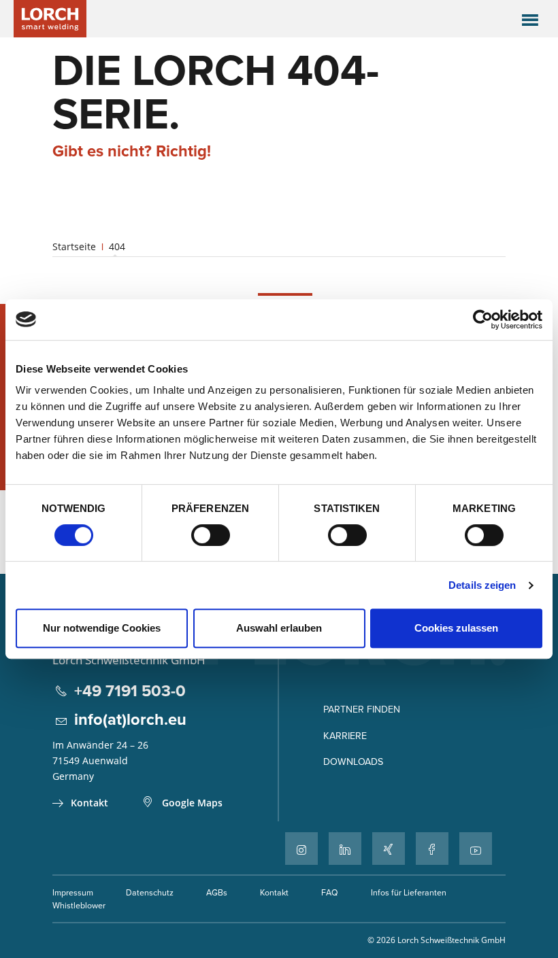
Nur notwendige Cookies (102, 628)
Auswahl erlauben (279, 628)
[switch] (210, 535)
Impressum (72, 892)
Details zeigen (482, 585)
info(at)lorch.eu (130, 719)
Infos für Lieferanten (408, 892)
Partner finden (361, 709)
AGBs (216, 892)
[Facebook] (432, 848)
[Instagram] (301, 848)
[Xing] (388, 848)
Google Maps (192, 802)
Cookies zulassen (456, 628)
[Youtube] (475, 848)
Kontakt (89, 802)
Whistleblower (78, 905)
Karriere (345, 735)
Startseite (74, 246)
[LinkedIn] (345, 848)
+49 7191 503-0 (130, 690)
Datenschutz (150, 892)
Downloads (353, 761)
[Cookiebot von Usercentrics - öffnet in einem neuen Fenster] (482, 319)
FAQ (329, 892)
